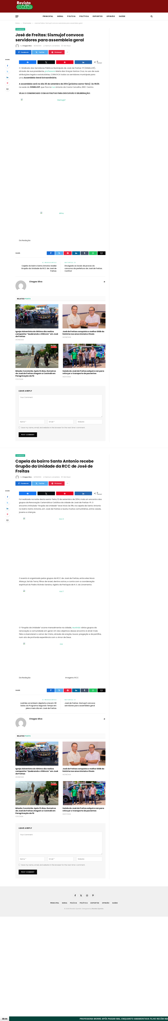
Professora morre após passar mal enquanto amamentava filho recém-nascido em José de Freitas (106, 1018)
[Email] (7, 89)
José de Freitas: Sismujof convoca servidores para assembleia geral (80, 704)
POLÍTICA (84, 16)
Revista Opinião (98, 909)
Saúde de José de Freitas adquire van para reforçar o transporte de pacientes (83, 372)
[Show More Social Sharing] (67, 52)
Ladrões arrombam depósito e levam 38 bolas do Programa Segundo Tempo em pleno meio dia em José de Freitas (38, 705)
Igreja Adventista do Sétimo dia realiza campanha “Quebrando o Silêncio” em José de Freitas (36, 334)
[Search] (151, 16)
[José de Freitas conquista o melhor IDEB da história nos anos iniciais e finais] (84, 316)
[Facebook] (7, 65)
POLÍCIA (71, 16)
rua (53, 87)
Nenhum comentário (52, 46)
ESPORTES (98, 16)
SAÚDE (122, 16)
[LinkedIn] (7, 77)
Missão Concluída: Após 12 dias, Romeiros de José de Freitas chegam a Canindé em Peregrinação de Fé (35, 373)
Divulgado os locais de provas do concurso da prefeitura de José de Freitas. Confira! (83, 268)
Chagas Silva (27, 46)
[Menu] (16, 16)
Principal (48, 16)
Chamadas (20, 29)
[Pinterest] (7, 83)
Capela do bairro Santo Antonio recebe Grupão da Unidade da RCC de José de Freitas (38, 268)
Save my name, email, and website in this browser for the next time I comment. (53, 427)
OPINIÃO (111, 16)
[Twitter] (7, 71)
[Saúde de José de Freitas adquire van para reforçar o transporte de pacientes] (84, 356)
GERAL (60, 16)
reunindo (76, 627)
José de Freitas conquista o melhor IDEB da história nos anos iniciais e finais (83, 332)
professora (50, 71)
